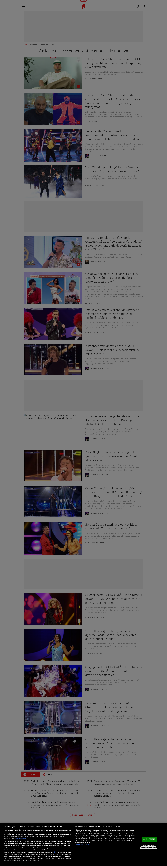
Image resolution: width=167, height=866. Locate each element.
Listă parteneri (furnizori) (83, 844)
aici (55, 852)
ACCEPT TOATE (149, 839)
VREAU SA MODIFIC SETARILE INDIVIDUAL (148, 847)
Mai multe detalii (20, 838)
